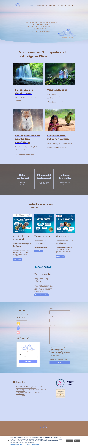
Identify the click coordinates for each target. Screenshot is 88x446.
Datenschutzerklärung (16, 444)
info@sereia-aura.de (21, 320)
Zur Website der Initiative (41, 295)
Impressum (27, 444)
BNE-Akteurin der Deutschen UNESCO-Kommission (29, 386)
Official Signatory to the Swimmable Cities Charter (29, 392)
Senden (60, 362)
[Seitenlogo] (17, 5)
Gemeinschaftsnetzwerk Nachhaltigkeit (26, 388)
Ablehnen (77, 441)
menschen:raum (20, 394)
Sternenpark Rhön (20, 391)
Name (51, 308)
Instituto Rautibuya (21, 395)
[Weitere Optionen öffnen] (72, 5)
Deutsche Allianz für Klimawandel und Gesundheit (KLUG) (31, 389)
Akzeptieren (69, 441)
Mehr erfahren (17, 259)
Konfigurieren (35, 444)
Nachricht (52, 325)
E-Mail (51, 317)
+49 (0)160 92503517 (21, 317)
